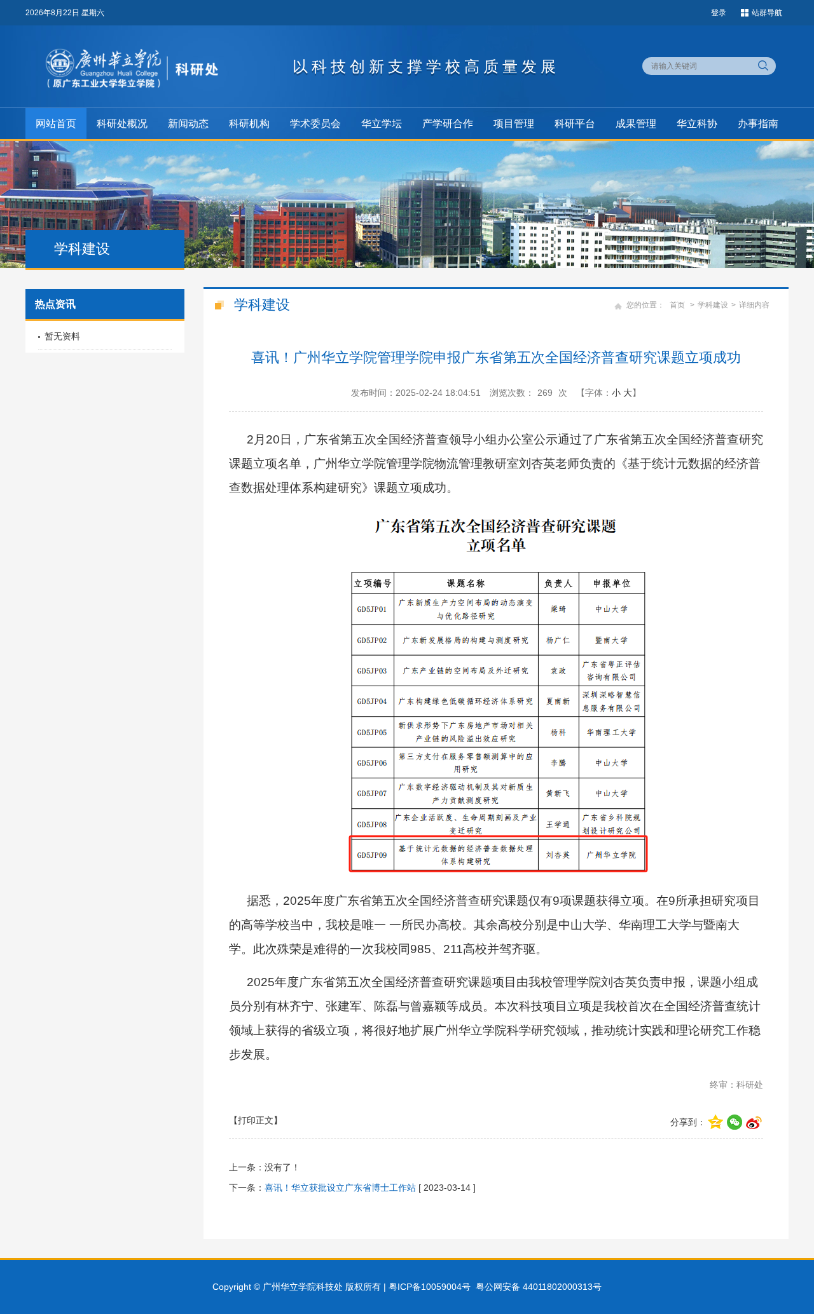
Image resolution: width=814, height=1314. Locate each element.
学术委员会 (315, 123)
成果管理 (636, 123)
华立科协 (697, 123)
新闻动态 (188, 123)
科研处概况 (122, 123)
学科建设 (713, 305)
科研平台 (575, 123)
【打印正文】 (255, 1120)
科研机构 (249, 123)
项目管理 (513, 123)
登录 (718, 12)
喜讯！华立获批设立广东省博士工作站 (340, 1187)
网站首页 (56, 123)
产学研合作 (447, 123)
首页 (677, 305)
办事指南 (758, 123)
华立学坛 (381, 123)
